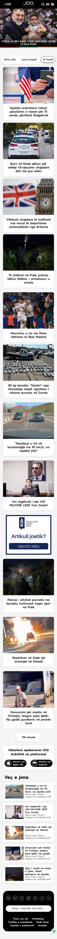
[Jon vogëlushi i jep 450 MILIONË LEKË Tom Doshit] (14, 812)
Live (8, 4)
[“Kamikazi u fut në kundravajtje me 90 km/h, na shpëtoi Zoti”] (14, 791)
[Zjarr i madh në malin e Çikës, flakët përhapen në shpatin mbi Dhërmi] (14, 874)
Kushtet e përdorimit (22, 925)
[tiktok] (42, 898)
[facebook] (21, 898)
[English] (47, 4)
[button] (16, 10)
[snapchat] (48, 898)
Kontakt (42, 925)
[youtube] (8, 898)
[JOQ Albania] (28, 4)
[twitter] (15, 898)
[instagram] (28, 898)
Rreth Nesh (42, 922)
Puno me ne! (20, 919)
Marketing (38, 919)
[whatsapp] (35, 898)
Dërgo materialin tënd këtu (27, 908)
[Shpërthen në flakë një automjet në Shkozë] (14, 833)
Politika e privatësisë (20, 922)
